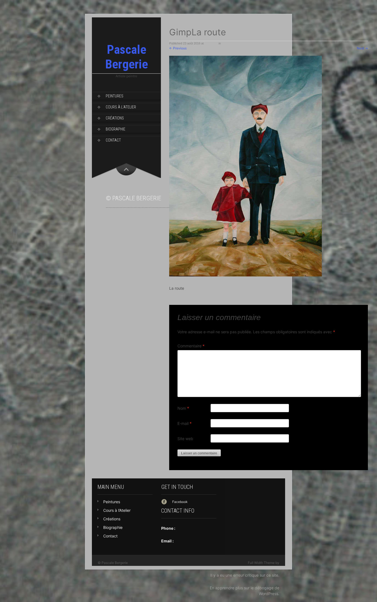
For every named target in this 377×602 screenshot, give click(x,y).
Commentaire (191, 345)
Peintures (114, 96)
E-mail (184, 423)
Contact (113, 140)
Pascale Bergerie (126, 56)
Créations (115, 118)
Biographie (115, 129)
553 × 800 (211, 43)
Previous (178, 48)
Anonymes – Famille (234, 43)
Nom (183, 408)
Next (362, 48)
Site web (185, 438)
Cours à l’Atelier (121, 107)
